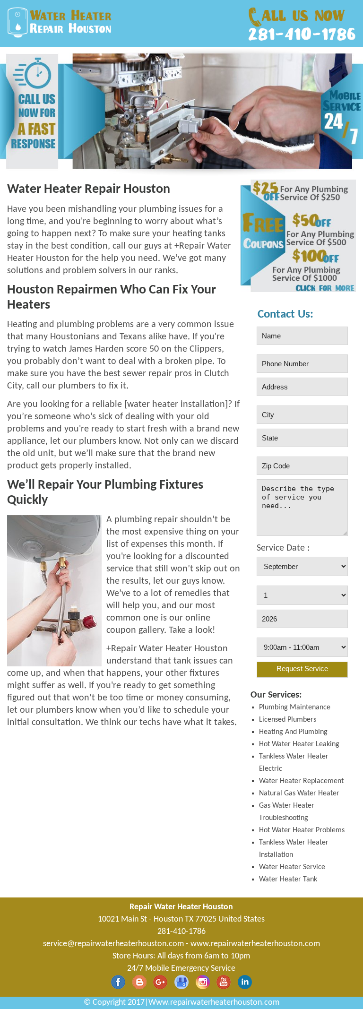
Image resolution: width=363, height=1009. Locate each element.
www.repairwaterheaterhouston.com (255, 944)
